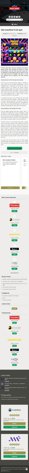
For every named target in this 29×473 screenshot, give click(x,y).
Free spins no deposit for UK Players (11, 295)
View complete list (14, 272)
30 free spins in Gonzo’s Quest (9, 289)
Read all (14, 308)
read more (7, 381)
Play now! (14, 427)
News (4, 298)
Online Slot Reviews (12, 33)
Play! (14, 211)
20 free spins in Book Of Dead (9, 287)
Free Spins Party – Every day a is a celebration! (13, 281)
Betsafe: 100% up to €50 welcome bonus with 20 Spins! (15, 279)
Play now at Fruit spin (14, 148)
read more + (10, 187)
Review (14, 423)
